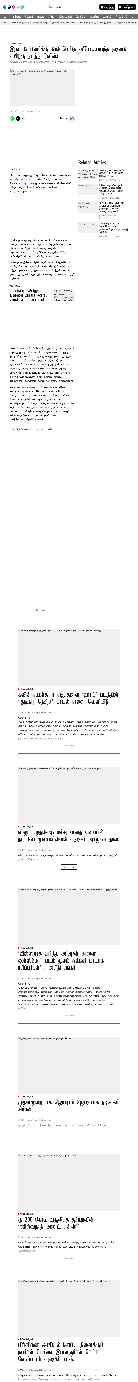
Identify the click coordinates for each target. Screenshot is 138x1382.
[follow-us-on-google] (72, 118)
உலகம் (40, 16)
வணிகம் (107, 16)
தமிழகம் (17, 16)
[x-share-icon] (18, 120)
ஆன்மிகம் (94, 16)
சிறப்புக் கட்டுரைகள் (126, 16)
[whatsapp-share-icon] (12, 120)
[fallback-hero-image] (88, 174)
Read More (69, 745)
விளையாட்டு (65, 16)
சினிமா (51, 16)
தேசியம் (29, 16)
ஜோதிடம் (80, 16)
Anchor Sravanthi (44, 429)
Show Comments (42, 610)
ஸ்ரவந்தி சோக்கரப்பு (21, 179)
